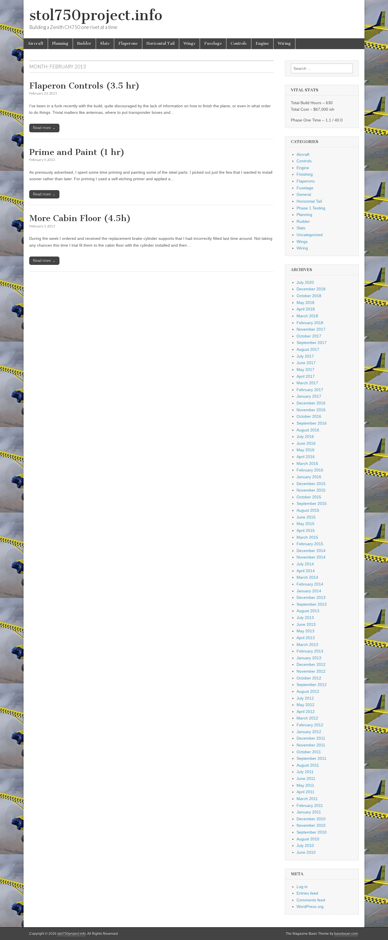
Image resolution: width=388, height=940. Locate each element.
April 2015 (306, 530)
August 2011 (308, 765)
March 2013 (307, 644)
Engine (262, 43)
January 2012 (309, 731)
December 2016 (311, 403)
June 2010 (306, 852)
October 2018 (309, 295)
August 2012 (308, 691)
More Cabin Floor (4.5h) (80, 218)
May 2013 (305, 631)
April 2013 (306, 637)
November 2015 (311, 490)
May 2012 (305, 704)
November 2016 (311, 410)
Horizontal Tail (161, 43)
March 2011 (307, 798)
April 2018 (306, 309)
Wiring (284, 43)
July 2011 (305, 771)
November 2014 (311, 557)
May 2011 (305, 785)
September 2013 (312, 604)
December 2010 (311, 819)
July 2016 (305, 436)
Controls (239, 43)
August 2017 (308, 349)
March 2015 (307, 537)
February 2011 (310, 805)
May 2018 (305, 302)
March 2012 (307, 718)
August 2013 (308, 611)
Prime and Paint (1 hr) (77, 152)
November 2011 (311, 745)
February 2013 (310, 651)
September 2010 (312, 832)
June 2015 (306, 517)
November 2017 (311, 329)
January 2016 (309, 477)
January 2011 (309, 812)
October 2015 (309, 497)
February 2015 (310, 544)
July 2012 (305, 698)
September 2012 (312, 684)
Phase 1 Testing (311, 208)
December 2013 (311, 597)
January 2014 (309, 591)
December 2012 (311, 664)
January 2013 (309, 658)
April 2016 (306, 456)
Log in (302, 886)
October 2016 (309, 416)
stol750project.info (95, 15)
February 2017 (310, 389)
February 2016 (310, 470)
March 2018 (307, 316)
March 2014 (307, 577)
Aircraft (35, 43)
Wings (189, 43)
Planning (60, 43)
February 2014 (310, 584)
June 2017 (306, 362)
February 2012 (310, 725)
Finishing (305, 174)
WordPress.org (310, 906)
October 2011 (309, 752)
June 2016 (306, 443)
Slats (105, 43)
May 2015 (305, 523)
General (304, 194)
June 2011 (306, 778)
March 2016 (307, 463)
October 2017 (309, 336)
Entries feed (307, 893)
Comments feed (311, 900)
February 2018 (310, 322)
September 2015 (312, 503)
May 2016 (305, 450)
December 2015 (311, 483)
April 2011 (305, 792)
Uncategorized (310, 234)
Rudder (84, 43)
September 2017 (312, 342)
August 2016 (308, 430)
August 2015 (308, 510)
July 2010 (305, 845)
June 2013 (306, 624)
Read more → (44, 128)
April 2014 (306, 570)
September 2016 (312, 423)
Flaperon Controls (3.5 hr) (84, 86)
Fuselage (213, 43)
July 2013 (305, 617)
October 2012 (309, 678)
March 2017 (307, 383)
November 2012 (311, 671)
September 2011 (311, 758)
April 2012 (306, 711)
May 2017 (305, 369)
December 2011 (311, 738)
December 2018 (311, 289)
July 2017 (305, 356)
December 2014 (311, 550)
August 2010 (308, 839)
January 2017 (309, 396)
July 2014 (305, 564)
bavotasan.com (346, 934)
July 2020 (305, 282)
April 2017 (306, 376)
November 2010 (311, 825)
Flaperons (128, 43)
